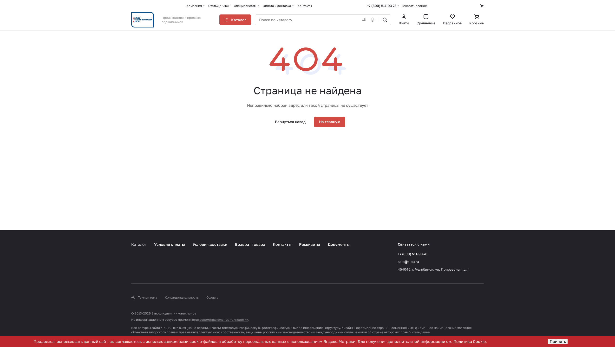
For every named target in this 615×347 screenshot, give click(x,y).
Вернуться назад (290, 122)
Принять (558, 341)
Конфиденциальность (182, 297)
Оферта (212, 297)
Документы (339, 244)
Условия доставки (210, 244)
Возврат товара (250, 244)
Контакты (282, 244)
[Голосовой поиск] (373, 20)
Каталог (138, 244)
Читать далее (419, 332)
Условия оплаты (169, 244)
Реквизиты (309, 244)
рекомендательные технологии (223, 319)
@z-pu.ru (411, 262)
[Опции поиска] (363, 20)
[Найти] (385, 20)
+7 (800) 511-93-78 (382, 6)
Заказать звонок (414, 6)
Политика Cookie (469, 341)
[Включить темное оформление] (482, 6)
